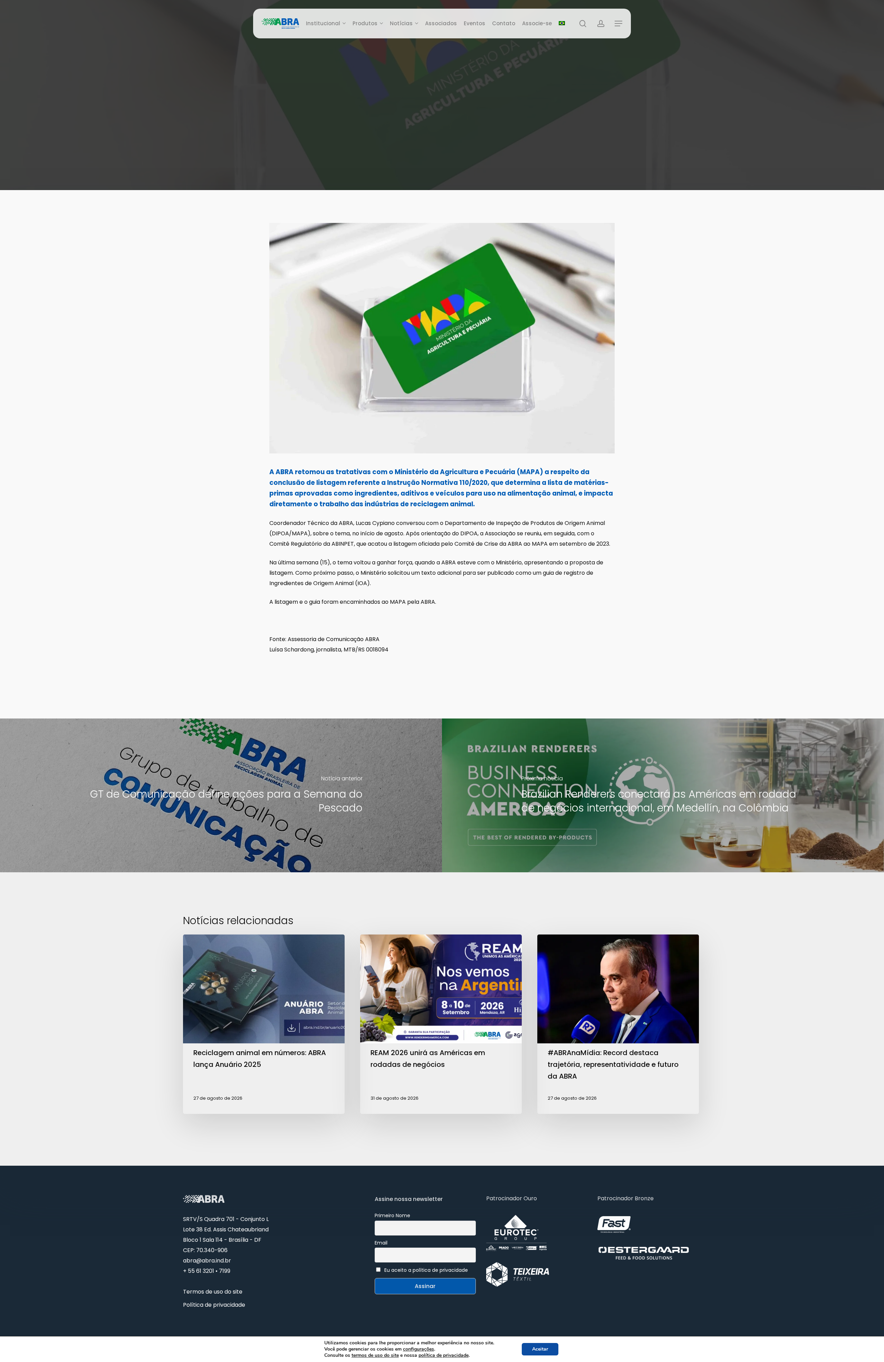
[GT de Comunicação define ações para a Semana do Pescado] (221, 795)
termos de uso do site (375, 1355)
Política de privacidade (214, 1305)
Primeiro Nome (392, 1215)
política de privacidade (444, 1355)
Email (381, 1242)
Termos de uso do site (212, 1292)
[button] (618, 23)
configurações (418, 1349)
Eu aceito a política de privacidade (426, 1270)
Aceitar (540, 1349)
